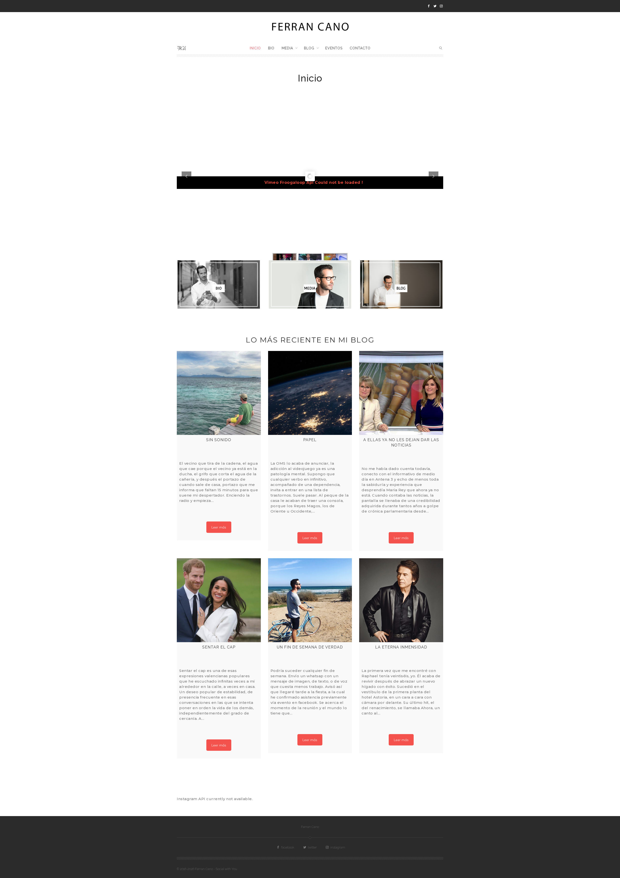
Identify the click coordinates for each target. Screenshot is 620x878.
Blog (309, 48)
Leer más (218, 527)
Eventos (333, 48)
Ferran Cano (310, 827)
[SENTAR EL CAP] (219, 600)
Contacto (360, 48)
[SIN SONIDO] (219, 393)
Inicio (255, 48)
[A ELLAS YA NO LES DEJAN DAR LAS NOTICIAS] (401, 393)
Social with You (226, 869)
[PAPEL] (310, 393)
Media (287, 48)
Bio (271, 48)
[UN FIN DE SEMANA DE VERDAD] (310, 600)
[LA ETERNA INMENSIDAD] (401, 600)
